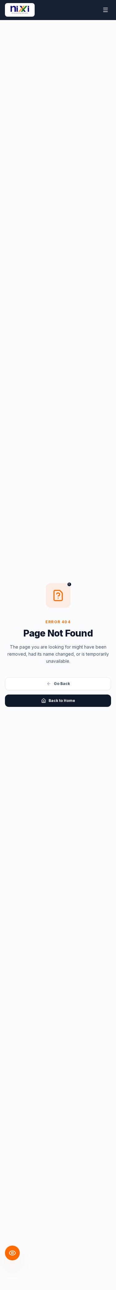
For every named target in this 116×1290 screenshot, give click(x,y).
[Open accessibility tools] (12, 1253)
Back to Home (62, 700)
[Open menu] (105, 9)
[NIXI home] (20, 10)
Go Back (62, 683)
